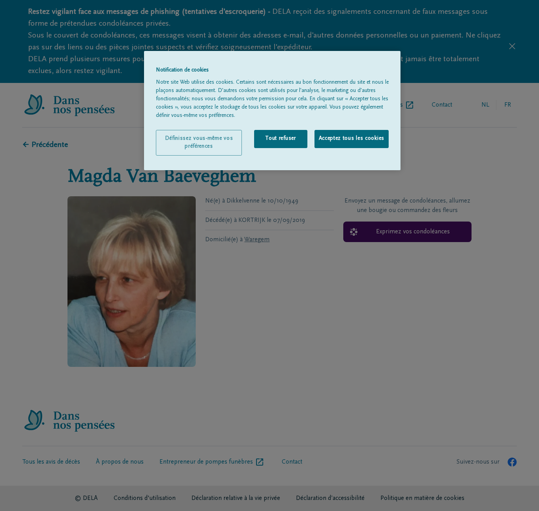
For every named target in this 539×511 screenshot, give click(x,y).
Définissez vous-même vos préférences (199, 142)
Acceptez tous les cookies (352, 138)
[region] (272, 110)
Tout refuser (280, 138)
